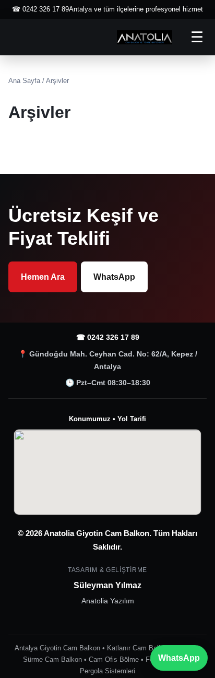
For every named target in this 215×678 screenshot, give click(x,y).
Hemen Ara (43, 276)
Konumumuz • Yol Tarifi (107, 419)
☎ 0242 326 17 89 (107, 337)
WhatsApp (114, 276)
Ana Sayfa (24, 81)
